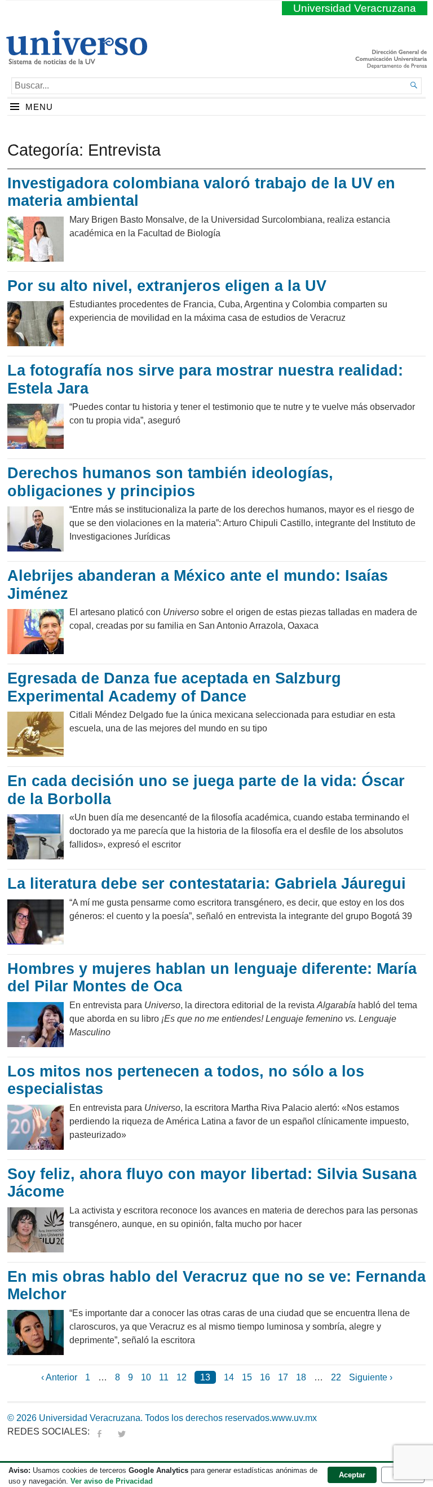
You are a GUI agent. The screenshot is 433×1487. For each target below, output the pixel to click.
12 (181, 1377)
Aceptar (352, 1475)
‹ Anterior (59, 1377)
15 (247, 1377)
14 (229, 1377)
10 (146, 1377)
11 (164, 1377)
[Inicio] (76, 59)
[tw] (121, 1431)
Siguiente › (370, 1377)
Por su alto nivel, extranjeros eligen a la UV (166, 285)
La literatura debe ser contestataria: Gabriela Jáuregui (206, 883)
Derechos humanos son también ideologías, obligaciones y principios (170, 482)
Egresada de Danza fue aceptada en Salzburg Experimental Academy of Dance (174, 687)
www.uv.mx (294, 1418)
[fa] (99, 1431)
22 (336, 1377)
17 (283, 1377)
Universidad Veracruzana (354, 8)
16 (265, 1377)
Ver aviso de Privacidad (111, 1481)
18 (301, 1377)
